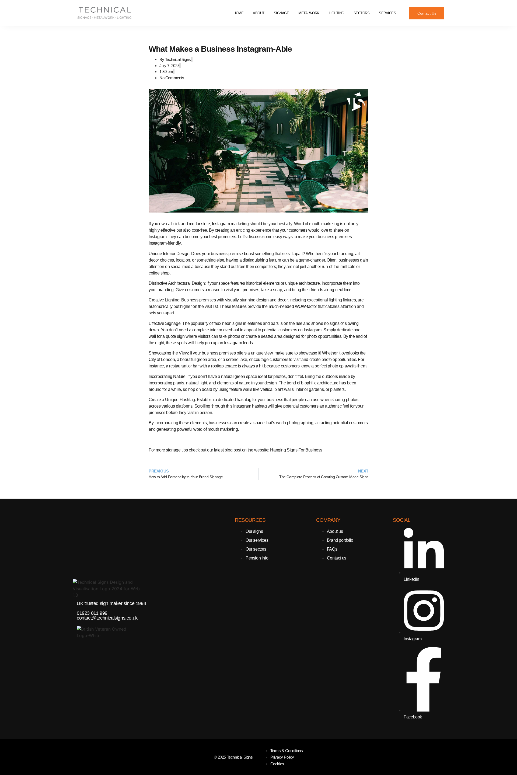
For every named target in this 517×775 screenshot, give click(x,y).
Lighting (336, 13)
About (258, 13)
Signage (281, 13)
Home (238, 13)
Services (387, 13)
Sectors (362, 13)
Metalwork (308, 13)
